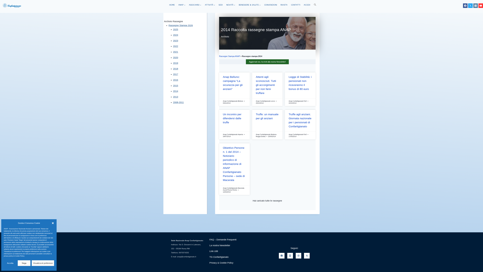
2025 (175, 29)
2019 (175, 63)
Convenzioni (270, 5)
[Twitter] (470, 5)
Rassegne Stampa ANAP (229, 56)
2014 (175, 91)
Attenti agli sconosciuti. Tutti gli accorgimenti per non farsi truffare (266, 84)
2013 (175, 97)
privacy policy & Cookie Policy (14, 256)
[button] (53, 223)
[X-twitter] (307, 256)
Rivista (283, 5)
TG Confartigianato (219, 257)
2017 (175, 74)
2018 (175, 68)
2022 (175, 46)
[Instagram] (475, 5)
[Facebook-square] (282, 256)
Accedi (307, 5)
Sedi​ (221, 5)
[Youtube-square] (290, 256)
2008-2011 (178, 102)
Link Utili (213, 251)
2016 (175, 80)
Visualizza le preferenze (43, 263)
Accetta (10, 263)
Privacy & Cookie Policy (221, 263)
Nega (24, 263)
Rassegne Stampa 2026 (181, 25)
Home (172, 5)
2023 (175, 40)
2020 (175, 57)
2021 (175, 52)
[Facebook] (465, 5)
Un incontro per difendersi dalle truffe (232, 118)
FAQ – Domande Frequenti (222, 239)
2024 (175, 35)
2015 (175, 85)
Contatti (295, 5)
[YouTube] (480, 5)
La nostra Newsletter (219, 245)
